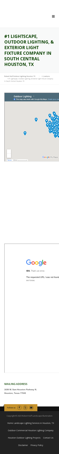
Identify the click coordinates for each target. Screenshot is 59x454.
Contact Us (48, 437)
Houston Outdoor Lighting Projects (24, 437)
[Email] (31, 408)
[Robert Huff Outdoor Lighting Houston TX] (24, 16)
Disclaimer (23, 445)
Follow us (11, 407)
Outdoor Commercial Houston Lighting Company (30, 430)
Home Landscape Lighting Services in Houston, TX (30, 423)
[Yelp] (25, 408)
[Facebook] (19, 408)
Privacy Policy (37, 445)
